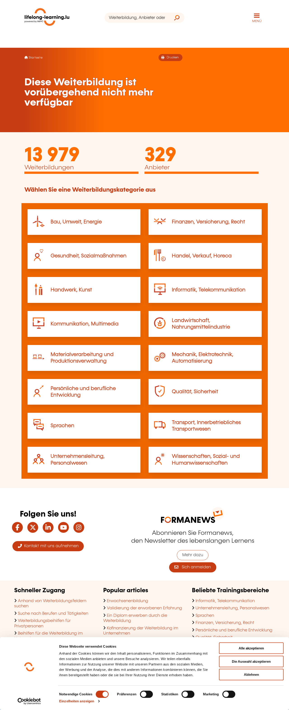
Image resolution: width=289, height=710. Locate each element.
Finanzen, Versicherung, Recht (208, 222)
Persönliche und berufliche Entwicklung (234, 630)
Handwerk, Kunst (71, 290)
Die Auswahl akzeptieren (251, 661)
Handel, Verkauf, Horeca (202, 256)
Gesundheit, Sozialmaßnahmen (88, 256)
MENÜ (256, 21)
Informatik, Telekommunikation (208, 290)
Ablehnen (251, 674)
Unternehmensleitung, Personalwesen (232, 608)
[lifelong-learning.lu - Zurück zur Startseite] (47, 18)
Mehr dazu (192, 555)
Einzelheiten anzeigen (76, 701)
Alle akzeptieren (251, 648)
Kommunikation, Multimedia (85, 324)
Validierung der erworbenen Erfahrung (144, 608)
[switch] (146, 694)
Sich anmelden (194, 567)
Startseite (35, 57)
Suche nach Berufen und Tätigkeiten (53, 614)
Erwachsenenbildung (127, 601)
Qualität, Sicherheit (195, 391)
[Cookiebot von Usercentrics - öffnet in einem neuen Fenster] (29, 701)
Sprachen (62, 425)
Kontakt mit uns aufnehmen (50, 546)
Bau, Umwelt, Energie (76, 222)
